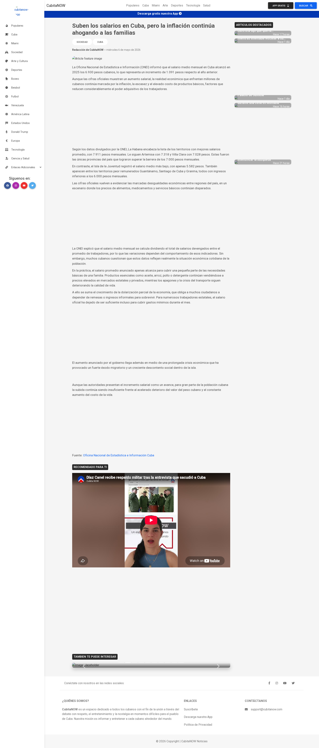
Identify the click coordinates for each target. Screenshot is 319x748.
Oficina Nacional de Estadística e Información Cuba (118, 455)
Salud (206, 5)
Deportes (177, 5)
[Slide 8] (168, 662)
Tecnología (193, 5)
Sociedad (82, 42)
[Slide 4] (141, 662)
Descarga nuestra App (198, 717)
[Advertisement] (151, 119)
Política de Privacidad (198, 724)
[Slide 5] (148, 662)
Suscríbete (191, 709)
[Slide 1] (121, 662)
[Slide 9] (174, 662)
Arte (165, 5)
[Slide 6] (154, 662)
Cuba (145, 5)
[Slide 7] (161, 662)
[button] (22, 167)
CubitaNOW (56, 5)
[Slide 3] (134, 662)
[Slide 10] (181, 662)
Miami (156, 5)
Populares (132, 5)
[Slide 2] (128, 662)
